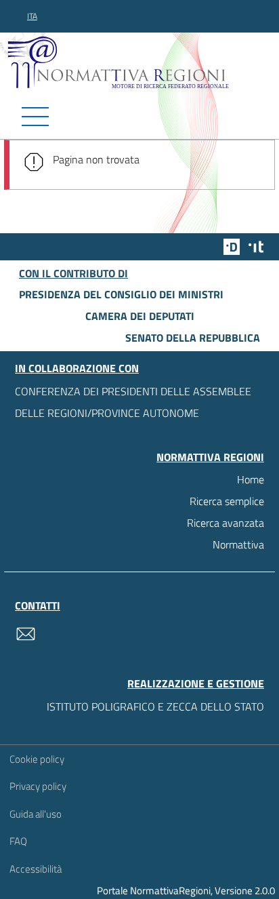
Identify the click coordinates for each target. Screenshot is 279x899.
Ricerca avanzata (225, 523)
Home (250, 479)
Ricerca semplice (227, 501)
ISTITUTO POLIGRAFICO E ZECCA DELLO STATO (155, 706)
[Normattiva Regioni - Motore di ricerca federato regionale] (143, 62)
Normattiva (238, 544)
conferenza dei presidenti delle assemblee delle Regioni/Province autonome (133, 402)
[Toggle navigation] (139, 117)
